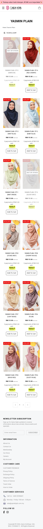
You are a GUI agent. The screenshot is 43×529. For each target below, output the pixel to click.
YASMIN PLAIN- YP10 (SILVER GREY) (31, 193)
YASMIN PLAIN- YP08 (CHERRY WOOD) (31, 254)
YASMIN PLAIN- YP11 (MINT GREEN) (11, 193)
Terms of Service (9, 481)
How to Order (7, 487)
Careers (5, 456)
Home (4, 27)
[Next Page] (27, 404)
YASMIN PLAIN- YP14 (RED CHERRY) (31, 72)
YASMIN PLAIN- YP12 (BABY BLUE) (31, 133)
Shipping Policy (8, 478)
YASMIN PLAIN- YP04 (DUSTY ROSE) (31, 376)
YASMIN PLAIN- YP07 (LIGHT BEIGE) (11, 315)
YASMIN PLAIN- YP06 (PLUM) (31, 315)
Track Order (7, 484)
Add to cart (31, 90)
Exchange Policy (8, 474)
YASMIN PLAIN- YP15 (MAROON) (11, 72)
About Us (6, 443)
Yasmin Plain (11, 27)
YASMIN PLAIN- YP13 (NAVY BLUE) (11, 133)
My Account (7, 459)
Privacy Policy (7, 471)
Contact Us (7, 446)
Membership (7, 450)
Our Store (6, 453)
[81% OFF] (31, 52)
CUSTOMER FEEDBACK (11, 468)
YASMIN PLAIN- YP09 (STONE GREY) (11, 254)
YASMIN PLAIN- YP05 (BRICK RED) (11, 376)
